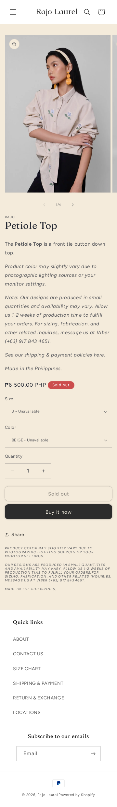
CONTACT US (28, 654)
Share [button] (17, 534)
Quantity (13, 456)
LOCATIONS (27, 712)
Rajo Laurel (47, 795)
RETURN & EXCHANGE (38, 698)
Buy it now (59, 512)
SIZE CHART (27, 669)
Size (9, 398)
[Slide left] (44, 205)
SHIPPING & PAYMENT (38, 683)
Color (10, 427)
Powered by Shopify (76, 795)
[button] (13, 12)
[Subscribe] (93, 753)
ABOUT (21, 639)
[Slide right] (73, 205)
